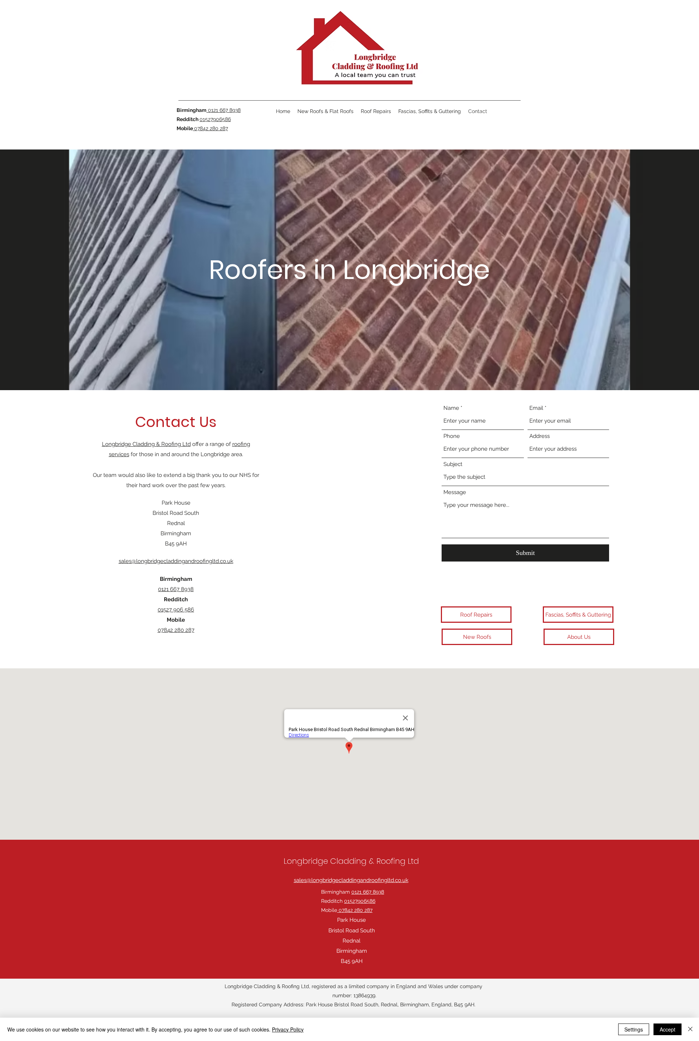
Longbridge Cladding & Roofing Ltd (146, 444)
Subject (452, 464)
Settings (633, 1029)
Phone (451, 436)
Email (536, 408)
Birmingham (352, 892)
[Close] (690, 1029)
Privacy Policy (288, 1029)
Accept (667, 1029)
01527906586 (215, 119)
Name (451, 408)
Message (454, 492)
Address (539, 436)
